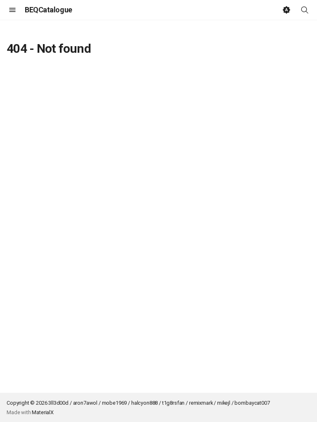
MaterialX (43, 412)
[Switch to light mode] (286, 9)
